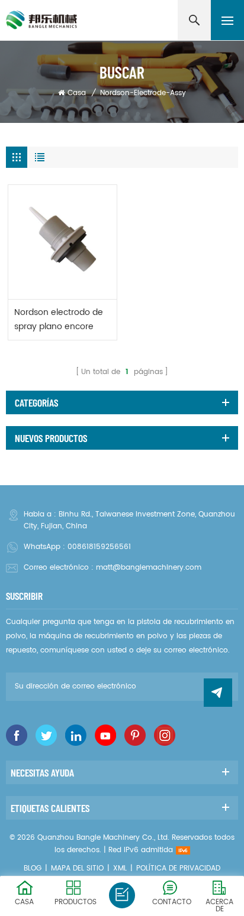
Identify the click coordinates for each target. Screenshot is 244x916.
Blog (32, 868)
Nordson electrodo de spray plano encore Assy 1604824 (58, 320)
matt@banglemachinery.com (148, 567)
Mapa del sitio (77, 868)
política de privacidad (178, 868)
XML (120, 868)
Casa (77, 93)
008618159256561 (99, 547)
